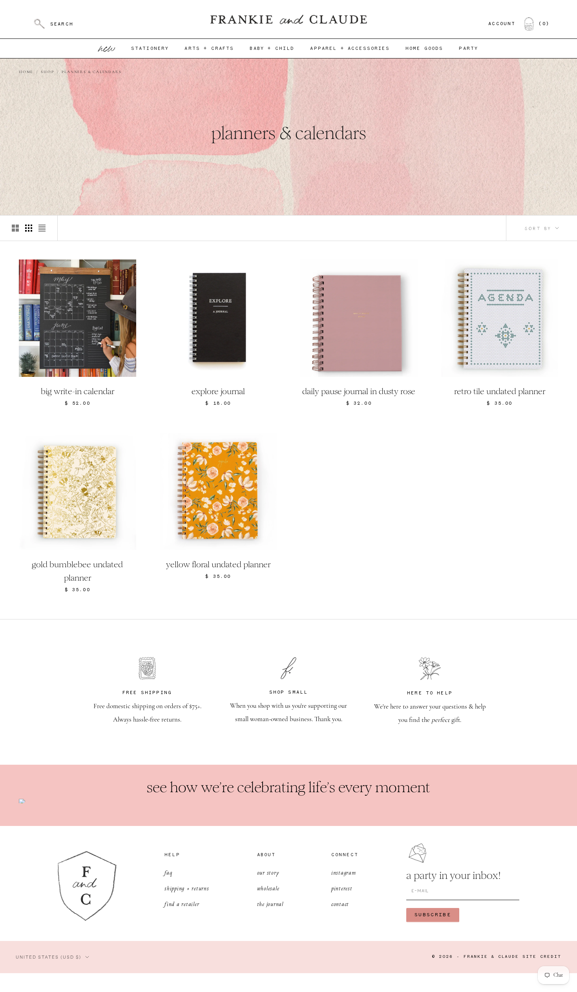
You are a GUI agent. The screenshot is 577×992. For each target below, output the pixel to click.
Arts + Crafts (209, 48)
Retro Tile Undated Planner (499, 391)
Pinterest (341, 888)
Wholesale (268, 888)
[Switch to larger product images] (15, 228)
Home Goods (424, 48)
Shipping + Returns (186, 888)
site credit (541, 957)
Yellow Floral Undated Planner (218, 564)
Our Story (268, 872)
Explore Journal (218, 391)
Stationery (150, 48)
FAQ (168, 872)
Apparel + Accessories (349, 48)
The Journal (270, 904)
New (107, 48)
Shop (47, 72)
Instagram (343, 872)
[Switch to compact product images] (42, 228)
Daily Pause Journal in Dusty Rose (358, 391)
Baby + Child (272, 48)
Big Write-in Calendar (77, 391)
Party (468, 48)
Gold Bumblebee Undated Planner (77, 571)
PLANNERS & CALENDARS (91, 72)
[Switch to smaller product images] (28, 228)
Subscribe (432, 914)
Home (26, 72)
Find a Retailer (181, 904)
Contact (340, 904)
